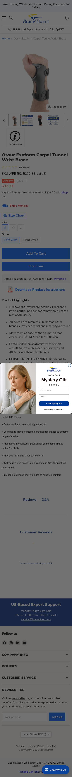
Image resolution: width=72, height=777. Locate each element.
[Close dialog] (69, 365)
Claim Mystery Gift (53, 403)
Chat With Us (58, 769)
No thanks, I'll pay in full (54, 409)
